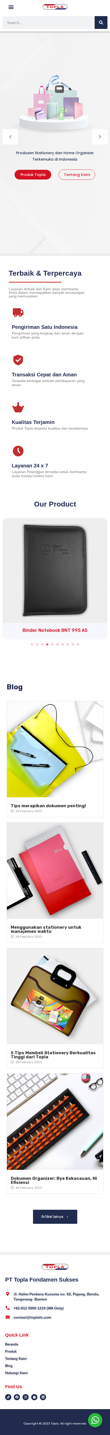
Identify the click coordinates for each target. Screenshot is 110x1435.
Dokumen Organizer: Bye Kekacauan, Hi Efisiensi (54, 1180)
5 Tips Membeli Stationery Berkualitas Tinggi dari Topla (53, 1054)
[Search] (101, 22)
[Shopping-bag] (34, 1397)
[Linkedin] (43, 1397)
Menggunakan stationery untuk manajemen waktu (46, 929)
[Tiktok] (8, 1397)
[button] (11, 7)
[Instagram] (26, 1397)
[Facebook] (17, 1397)
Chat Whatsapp (55, 174)
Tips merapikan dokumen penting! (48, 805)
